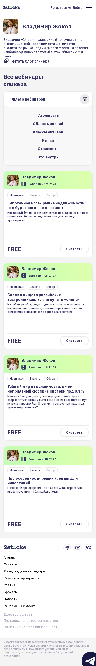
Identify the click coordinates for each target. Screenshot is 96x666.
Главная (10, 557)
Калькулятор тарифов (21, 578)
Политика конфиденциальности (32, 627)
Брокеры (11, 592)
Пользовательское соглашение (31, 620)
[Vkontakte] (88, 547)
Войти (77, 8)
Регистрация (61, 8)
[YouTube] (78, 547)
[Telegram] (67, 547)
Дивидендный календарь (24, 571)
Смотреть (74, 249)
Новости (10, 599)
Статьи (9, 585)
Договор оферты (18, 614)
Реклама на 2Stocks (19, 606)
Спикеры (11, 564)
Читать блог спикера (30, 61)
